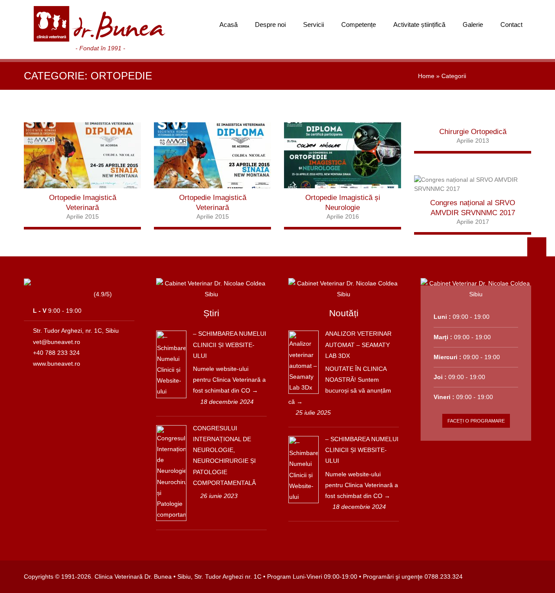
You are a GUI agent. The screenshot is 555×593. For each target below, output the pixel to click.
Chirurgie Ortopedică (472, 132)
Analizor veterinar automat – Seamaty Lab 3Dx (358, 344)
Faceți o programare (476, 420)
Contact (511, 24)
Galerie (473, 24)
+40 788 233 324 (56, 352)
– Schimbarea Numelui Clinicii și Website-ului (229, 344)
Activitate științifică (419, 24)
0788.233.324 (443, 576)
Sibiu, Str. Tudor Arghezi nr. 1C (219, 576)
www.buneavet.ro (56, 363)
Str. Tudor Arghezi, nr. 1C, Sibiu (76, 330)
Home (426, 75)
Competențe (358, 24)
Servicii (313, 24)
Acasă (228, 24)
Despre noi (270, 24)
